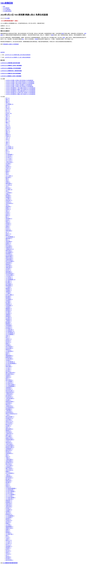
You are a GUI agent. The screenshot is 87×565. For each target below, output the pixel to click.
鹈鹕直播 (5, 44)
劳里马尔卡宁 (9, 421)
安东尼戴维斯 (9, 252)
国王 (8, 130)
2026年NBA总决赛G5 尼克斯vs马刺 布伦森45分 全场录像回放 (19, 80)
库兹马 (8, 456)
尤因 (7, 174)
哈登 (8, 211)
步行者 (8, 108)
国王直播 (8, 296)
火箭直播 (9, 320)
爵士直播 (8, 302)
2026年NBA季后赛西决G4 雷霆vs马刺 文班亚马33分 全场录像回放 (20, 94)
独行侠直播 (9, 284)
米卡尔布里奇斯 (10, 473)
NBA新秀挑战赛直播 (11, 488)
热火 (8, 111)
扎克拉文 (8, 441)
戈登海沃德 (9, 506)
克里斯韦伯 (9, 505)
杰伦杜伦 (8, 554)
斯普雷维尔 (9, 502)
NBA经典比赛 (10, 329)
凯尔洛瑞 (8, 371)
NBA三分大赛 (9, 496)
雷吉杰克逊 (9, 464)
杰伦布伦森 (9, 389)
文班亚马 (9, 339)
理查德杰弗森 (9, 256)
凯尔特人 (9, 113)
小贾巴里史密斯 (10, 398)
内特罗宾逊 (9, 262)
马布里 (8, 538)
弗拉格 (8, 531)
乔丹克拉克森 (9, 422)
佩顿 (7, 179)
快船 (63, 33)
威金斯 (8, 343)
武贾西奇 (8, 223)
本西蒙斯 (8, 511)
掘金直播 (9, 319)
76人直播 (8, 293)
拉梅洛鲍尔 (9, 546)
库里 (8, 239)
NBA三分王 (9, 160)
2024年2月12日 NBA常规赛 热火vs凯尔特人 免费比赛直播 (11, 65)
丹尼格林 (8, 345)
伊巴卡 (8, 337)
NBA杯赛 (8, 525)
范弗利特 (8, 377)
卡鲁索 (8, 457)
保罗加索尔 (9, 218)
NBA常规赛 (9, 104)
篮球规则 (8, 518)
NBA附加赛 (9, 517)
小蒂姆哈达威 (9, 393)
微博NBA (9, 540)
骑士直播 (9, 313)
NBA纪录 (9, 541)
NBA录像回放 (7, 3)
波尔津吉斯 (9, 395)
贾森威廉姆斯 (9, 526)
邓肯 (7, 191)
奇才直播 (8, 311)
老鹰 (8, 102)
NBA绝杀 (9, 543)
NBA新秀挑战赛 (10, 489)
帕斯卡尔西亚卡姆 (10, 372)
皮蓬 (7, 172)
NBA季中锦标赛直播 (11, 363)
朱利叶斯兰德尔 (10, 390)
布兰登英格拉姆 (10, 407)
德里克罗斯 (9, 250)
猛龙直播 (8, 297)
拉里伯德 (8, 375)
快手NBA (8, 544)
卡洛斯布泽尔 (9, 433)
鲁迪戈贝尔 (9, 424)
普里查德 (8, 532)
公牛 (8, 124)
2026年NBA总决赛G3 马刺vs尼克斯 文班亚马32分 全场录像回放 (20, 83)
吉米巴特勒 (9, 419)
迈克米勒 (8, 268)
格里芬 (8, 354)
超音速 (8, 171)
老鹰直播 (8, 314)
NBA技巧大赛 (9, 493)
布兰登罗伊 (9, 326)
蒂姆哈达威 (9, 480)
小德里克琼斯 (9, 459)
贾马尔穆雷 (9, 436)
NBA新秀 (8, 369)
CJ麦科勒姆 (9, 410)
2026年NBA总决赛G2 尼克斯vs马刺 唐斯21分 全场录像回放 (19, 84)
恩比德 (8, 352)
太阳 (8, 139)
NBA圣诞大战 (9, 383)
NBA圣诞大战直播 (10, 384)
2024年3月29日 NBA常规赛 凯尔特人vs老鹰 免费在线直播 (11, 70)
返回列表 (3, 52)
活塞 (8, 142)
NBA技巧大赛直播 (10, 491)
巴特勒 (36, 39)
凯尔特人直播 (10, 294)
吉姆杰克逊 (9, 503)
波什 (7, 232)
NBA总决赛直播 (10, 334)
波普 (7, 454)
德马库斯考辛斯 (10, 374)
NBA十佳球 (9, 175)
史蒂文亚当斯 (9, 258)
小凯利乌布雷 (9, 444)
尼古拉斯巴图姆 (10, 445)
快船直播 (9, 304)
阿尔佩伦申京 (9, 397)
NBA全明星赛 (9, 381)
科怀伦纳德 (9, 246)
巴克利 (8, 168)
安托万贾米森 (9, 346)
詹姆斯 (8, 207)
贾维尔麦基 (9, 366)
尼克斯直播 (9, 305)
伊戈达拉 (8, 340)
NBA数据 (9, 189)
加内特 (8, 214)
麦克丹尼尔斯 (9, 560)
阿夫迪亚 (8, 558)
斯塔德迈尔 (9, 514)
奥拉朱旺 (8, 166)
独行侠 (8, 127)
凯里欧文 (8, 243)
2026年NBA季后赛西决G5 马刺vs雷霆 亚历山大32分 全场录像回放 (20, 91)
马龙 (7, 186)
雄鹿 (8, 122)
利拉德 (8, 209)
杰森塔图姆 (9, 387)
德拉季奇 (8, 451)
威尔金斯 (8, 479)
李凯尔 (8, 427)
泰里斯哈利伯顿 (10, 401)
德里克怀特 (9, 450)
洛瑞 (64, 37)
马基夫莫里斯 (9, 461)
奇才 (8, 98)
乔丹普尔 (8, 508)
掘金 (8, 101)
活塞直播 (8, 291)
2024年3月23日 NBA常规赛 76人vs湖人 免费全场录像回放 (17, 57)
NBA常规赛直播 (15, 44)
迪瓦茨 (8, 483)
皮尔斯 (8, 212)
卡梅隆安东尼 (10, 249)
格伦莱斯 (8, 482)
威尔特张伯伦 (9, 477)
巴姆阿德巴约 (9, 453)
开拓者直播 (9, 325)
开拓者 (8, 136)
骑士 (23, 39)
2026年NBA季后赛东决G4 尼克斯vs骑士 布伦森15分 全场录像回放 (20, 92)
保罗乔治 (8, 244)
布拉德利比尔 (9, 418)
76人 (8, 140)
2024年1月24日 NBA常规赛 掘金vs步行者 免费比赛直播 (11, 68)
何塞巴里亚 (9, 267)
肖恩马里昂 (9, 265)
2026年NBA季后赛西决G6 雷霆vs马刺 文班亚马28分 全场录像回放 (20, 89)
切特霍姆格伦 (9, 448)
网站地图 (11, 562)
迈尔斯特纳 (9, 403)
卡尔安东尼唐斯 (10, 275)
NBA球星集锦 (10, 331)
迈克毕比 (8, 270)
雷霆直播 (9, 308)
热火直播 (9, 44)
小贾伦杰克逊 (9, 162)
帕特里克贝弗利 (10, 447)
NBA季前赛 (9, 278)
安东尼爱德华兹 (10, 273)
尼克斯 (8, 128)
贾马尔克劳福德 (10, 261)
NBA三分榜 (9, 159)
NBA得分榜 (9, 156)
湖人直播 (9, 281)
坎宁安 (8, 537)
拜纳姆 (8, 226)
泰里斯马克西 (9, 438)
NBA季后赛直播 (10, 332)
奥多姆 (8, 220)
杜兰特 (8, 229)
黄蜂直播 (8, 316)
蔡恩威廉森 (9, 409)
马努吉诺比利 (9, 203)
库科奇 (8, 485)
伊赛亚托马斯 (9, 528)
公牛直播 (8, 287)
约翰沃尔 (8, 486)
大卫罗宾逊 (9, 192)
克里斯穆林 (9, 476)
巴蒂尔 (8, 336)
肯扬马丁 (8, 233)
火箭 (8, 137)
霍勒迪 (8, 235)
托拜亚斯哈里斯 (10, 439)
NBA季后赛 (9, 146)
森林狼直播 (9, 285)
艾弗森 (8, 194)
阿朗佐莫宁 (9, 500)
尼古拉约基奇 (9, 348)
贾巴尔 (8, 378)
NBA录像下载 (9, 534)
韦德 (7, 204)
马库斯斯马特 (9, 406)
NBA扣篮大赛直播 (10, 497)
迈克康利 (8, 425)
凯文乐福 (8, 364)
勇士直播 (9, 282)
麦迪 (7, 150)
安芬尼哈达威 (9, 255)
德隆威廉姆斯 (9, 355)
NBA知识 (8, 368)
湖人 (8, 121)
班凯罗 (8, 552)
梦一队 (8, 145)
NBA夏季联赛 (9, 154)
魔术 (52, 35)
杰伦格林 (8, 400)
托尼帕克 (8, 201)
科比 (8, 153)
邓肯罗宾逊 (9, 432)
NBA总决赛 (9, 148)
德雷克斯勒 (9, 183)
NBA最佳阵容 (9, 351)
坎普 (7, 180)
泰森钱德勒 (9, 271)
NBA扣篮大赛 (9, 499)
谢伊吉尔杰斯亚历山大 (11, 413)
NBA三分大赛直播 (10, 494)
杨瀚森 (8, 523)
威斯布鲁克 (9, 238)
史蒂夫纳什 (9, 200)
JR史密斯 (8, 360)
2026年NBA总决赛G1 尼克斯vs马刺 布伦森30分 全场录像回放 (19, 86)
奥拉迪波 (8, 522)
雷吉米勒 (8, 177)
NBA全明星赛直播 (10, 386)
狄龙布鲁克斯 (9, 412)
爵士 (8, 110)
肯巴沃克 (8, 550)
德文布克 (8, 342)
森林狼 (8, 134)
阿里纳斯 (8, 547)
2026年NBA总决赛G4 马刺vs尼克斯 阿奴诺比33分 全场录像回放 (20, 81)
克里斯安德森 (9, 259)
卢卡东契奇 (9, 276)
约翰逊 (8, 165)
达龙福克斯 (9, 467)
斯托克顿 (8, 188)
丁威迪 (8, 474)
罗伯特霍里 (9, 253)
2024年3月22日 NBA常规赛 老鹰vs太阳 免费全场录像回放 (17, 54)
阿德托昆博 (9, 230)
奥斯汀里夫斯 (9, 468)
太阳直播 (9, 290)
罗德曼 (8, 182)
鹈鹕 (8, 114)
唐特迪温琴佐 (9, 429)
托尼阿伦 (8, 224)
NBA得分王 (9, 157)
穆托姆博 (8, 195)
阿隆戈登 (8, 349)
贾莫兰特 (8, 404)
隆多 (7, 217)
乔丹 (8, 151)
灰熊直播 (8, 300)
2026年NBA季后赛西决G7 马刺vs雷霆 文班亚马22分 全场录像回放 (20, 88)
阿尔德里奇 (9, 328)
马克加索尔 (9, 509)
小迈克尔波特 (9, 465)
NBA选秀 (9, 185)
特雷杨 (8, 529)
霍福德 (8, 471)
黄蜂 (8, 99)
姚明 (7, 535)
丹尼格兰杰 (9, 520)
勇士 (8, 125)
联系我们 (16, 562)
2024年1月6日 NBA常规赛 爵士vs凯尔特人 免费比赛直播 (11, 76)
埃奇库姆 (8, 557)
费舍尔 (8, 221)
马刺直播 (8, 307)
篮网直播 (9, 310)
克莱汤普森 (9, 241)
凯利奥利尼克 (9, 462)
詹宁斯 (8, 549)
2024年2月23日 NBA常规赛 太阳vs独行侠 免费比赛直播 (11, 73)
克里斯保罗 (9, 247)
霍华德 (8, 227)
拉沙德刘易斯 (9, 358)
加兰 (7, 555)
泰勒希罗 (8, 430)
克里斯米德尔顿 (10, 392)
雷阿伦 (8, 215)
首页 (4, 6)
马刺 (8, 116)
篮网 (8, 119)
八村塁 (8, 415)
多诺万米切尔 (9, 470)
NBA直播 (7, 18)
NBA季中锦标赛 (10, 361)
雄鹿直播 (9, 288)
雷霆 (8, 133)
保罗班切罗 (9, 442)
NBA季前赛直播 (10, 236)
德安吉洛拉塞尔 (10, 416)
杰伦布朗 (8, 163)
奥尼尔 (8, 169)
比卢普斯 (8, 198)
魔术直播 (8, 322)
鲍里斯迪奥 (9, 357)
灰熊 (8, 143)
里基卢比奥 (9, 435)
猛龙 (8, 118)
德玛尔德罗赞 (9, 380)
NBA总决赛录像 (6, 9)
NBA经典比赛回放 (7, 11)
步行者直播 (9, 299)
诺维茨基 (8, 206)
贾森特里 (8, 264)
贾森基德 (8, 197)
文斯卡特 (8, 512)
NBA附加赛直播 (10, 515)
